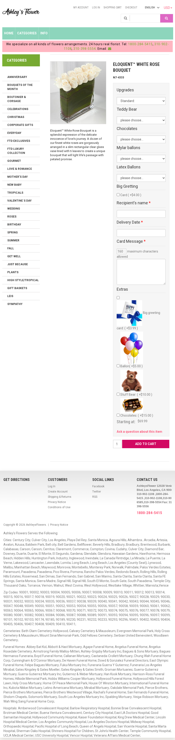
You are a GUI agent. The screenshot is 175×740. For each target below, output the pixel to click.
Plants (12, 272)
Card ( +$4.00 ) (130, 195)
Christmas (15, 117)
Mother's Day (17, 176)
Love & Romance (19, 168)
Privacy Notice (57, 502)
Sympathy (15, 304)
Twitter (96, 491)
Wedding (13, 208)
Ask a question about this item (139, 431)
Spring (12, 232)
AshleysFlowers (36, 524)
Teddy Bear (127, 109)
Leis (10, 296)
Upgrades (125, 90)
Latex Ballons (129, 167)
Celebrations (17, 109)
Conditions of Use (59, 507)
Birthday (14, 224)
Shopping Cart (112, 7)
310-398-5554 (84, 48)
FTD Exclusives (18, 140)
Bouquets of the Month (20, 87)
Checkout (131, 7)
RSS (94, 496)
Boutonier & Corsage (16, 99)
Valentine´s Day (19, 200)
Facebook (98, 486)
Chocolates (127, 128)
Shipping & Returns (59, 496)
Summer (13, 240)
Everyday (14, 133)
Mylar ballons (128, 147)
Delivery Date (130, 222)
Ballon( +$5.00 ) (131, 366)
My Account (81, 7)
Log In (96, 7)
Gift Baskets (17, 288)
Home (8, 33)
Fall (10, 248)
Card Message (131, 241)
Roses (11, 216)
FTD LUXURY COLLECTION (16, 151)
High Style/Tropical (23, 280)
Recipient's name (134, 203)
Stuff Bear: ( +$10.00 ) (136, 394)
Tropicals (15, 192)
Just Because (17, 264)
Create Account (58, 491)
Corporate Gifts (20, 125)
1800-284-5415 (140, 44)
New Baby (14, 184)
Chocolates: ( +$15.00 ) (136, 415)
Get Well (14, 256)
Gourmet (14, 160)
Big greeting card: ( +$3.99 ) (138, 320)
